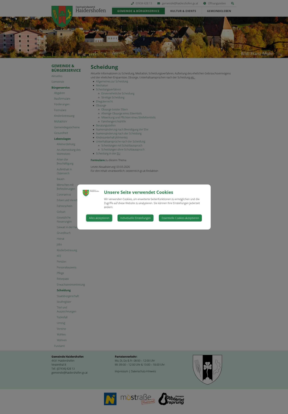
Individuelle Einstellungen (135, 218)
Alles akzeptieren (99, 218)
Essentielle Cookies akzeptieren (180, 218)
